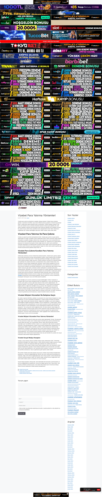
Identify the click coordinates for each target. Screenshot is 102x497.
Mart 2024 (70, 459)
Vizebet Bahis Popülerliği (73, 244)
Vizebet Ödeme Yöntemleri (24, 371)
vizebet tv (77, 387)
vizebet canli (71, 316)
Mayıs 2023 (70, 479)
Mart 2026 (70, 429)
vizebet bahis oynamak (79, 309)
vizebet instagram (72, 356)
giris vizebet (79, 295)
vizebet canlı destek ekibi (71, 323)
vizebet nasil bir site (72, 368)
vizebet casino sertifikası (78, 326)
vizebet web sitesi (78, 394)
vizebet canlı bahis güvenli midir (72, 319)
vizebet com (71, 330)
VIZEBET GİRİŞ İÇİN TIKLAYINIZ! (51, 41)
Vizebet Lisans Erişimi (73, 250)
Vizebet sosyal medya (73, 382)
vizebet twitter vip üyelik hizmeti (72, 393)
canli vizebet (70, 290)
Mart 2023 (70, 483)
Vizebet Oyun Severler (73, 266)
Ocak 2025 (70, 439)
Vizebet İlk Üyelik (72, 228)
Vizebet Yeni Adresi (74, 401)
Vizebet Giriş (71, 220)
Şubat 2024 (70, 461)
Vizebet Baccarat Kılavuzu (74, 230)
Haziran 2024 (71, 453)
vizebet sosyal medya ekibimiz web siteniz (74, 384)
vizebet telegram (71, 387)
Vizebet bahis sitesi (75, 313)
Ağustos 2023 (71, 473)
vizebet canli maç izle (78, 316)
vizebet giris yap (73, 338)
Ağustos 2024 (71, 449)
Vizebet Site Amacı (72, 248)
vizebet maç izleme (73, 365)
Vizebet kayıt (76, 357)
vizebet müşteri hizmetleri (78, 366)
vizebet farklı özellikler (72, 335)
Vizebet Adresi (71, 218)
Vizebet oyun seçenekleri (73, 369)
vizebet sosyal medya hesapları (49, 370)
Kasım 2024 (70, 443)
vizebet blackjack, (70, 314)
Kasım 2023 (70, 467)
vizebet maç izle (73, 363)
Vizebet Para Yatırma (73, 371)
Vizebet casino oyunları (72, 325)
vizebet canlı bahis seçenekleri (72, 322)
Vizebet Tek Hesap (72, 260)
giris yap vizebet (71, 297)
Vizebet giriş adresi (75, 343)
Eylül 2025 (70, 431)
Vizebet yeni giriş (73, 403)
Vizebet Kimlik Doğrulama (74, 246)
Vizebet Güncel (72, 346)
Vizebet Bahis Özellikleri (73, 238)
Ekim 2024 (70, 445)
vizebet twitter (78, 391)
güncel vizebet (71, 300)
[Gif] (51, 99)
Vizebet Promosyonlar (23, 369)
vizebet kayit (70, 357)
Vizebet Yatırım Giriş (72, 252)
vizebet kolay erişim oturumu (79, 359)
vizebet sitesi (72, 380)
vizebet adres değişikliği (71, 305)
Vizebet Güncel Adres (73, 348)
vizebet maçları (70, 366)
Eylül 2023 (70, 471)
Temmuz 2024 (71, 451)
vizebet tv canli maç (73, 388)
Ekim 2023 (70, 469)
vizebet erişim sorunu (78, 333)
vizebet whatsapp (75, 397)
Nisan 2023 (70, 481)
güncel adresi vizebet (73, 299)
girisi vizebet (71, 295)
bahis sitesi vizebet (79, 288)
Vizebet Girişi (71, 345)
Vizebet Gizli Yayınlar (73, 264)
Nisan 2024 (70, 457)
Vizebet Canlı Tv (71, 234)
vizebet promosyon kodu (37, 370)
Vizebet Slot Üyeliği (72, 262)
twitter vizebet (77, 302)
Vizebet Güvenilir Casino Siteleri (25, 373)
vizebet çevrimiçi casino (71, 404)
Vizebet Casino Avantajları (74, 232)
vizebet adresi (72, 307)
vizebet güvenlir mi (73, 351)
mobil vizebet (70, 302)
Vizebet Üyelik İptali (72, 254)
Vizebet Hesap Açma (73, 256)
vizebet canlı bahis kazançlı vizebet (73, 320)
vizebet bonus (77, 314)
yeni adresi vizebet (73, 412)
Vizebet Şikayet (73, 410)
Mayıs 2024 (70, 455)
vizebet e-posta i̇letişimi (71, 333)
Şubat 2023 (70, 485)
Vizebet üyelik (72, 406)
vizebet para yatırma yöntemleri (25, 370)
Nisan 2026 (70, 427)
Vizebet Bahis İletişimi (73, 258)
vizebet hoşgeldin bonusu (73, 354)
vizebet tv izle (71, 391)
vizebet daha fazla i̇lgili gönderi (79, 330)
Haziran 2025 (71, 433)
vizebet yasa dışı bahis (71, 399)
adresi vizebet (71, 288)
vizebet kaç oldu (71, 359)
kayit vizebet (77, 300)
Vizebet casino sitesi (75, 329)
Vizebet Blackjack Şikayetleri (74, 226)
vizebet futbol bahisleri (72, 336)
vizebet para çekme (74, 373)
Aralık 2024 (70, 441)
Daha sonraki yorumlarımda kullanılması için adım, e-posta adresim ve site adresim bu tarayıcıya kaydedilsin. (39, 409)
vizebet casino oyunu (71, 326)
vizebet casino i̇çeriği (79, 323)
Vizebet (69, 222)
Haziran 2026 (71, 425)
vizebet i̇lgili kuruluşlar (80, 356)
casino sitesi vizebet (74, 292)
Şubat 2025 (70, 437)
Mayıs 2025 (70, 435)
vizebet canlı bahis (71, 317)
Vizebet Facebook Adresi (74, 236)
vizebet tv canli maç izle (72, 390)
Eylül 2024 (70, 447)
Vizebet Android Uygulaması (74, 242)
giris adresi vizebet (73, 293)
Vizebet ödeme (78, 404)
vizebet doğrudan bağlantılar (72, 332)
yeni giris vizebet (72, 413)
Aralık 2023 (70, 465)
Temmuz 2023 (71, 475)
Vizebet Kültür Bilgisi (72, 240)
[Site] (25, 71)
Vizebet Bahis (71, 309)
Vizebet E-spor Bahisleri (73, 224)
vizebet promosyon (73, 376)
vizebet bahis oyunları (71, 310)
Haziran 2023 (71, 477)
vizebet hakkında (71, 353)
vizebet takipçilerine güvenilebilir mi (73, 385)
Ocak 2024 (70, 463)
